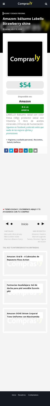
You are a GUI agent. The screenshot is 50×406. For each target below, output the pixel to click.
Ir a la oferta (25, 108)
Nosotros (22, 395)
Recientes (38, 139)
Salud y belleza (13, 142)
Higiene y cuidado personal (20, 139)
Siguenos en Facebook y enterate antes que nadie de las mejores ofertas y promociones (25, 130)
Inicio (14, 395)
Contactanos (33, 395)
